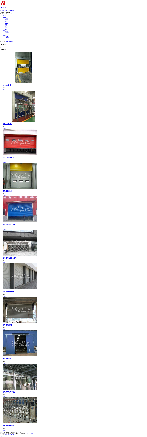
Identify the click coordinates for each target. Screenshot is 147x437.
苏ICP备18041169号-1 (29, 433)
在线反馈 (7, 37)
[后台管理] (13, 434)
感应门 (6, 26)
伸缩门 (6, 24)
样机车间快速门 (7, 124)
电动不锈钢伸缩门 (8, 425)
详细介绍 (4, 89)
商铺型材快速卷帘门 (9, 291)
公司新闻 (7, 31)
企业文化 (7, 19)
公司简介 (7, 18)
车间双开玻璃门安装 (9, 392)
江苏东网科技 (8, 434)
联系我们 (4, 35)
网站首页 (4, 15)
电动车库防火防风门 (9, 157)
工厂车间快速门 (7, 85)
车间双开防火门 (7, 358)
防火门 (6, 25)
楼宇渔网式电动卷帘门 (10, 258)
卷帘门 (6, 21)
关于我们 (4, 17)
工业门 (6, 27)
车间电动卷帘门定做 (9, 224)
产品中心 (4, 20)
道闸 (6, 29)
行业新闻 (7, 32)
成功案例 (4, 33)
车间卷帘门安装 (7, 325)
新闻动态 (4, 30)
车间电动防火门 (7, 191)
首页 (7, 41)
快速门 (6, 23)
